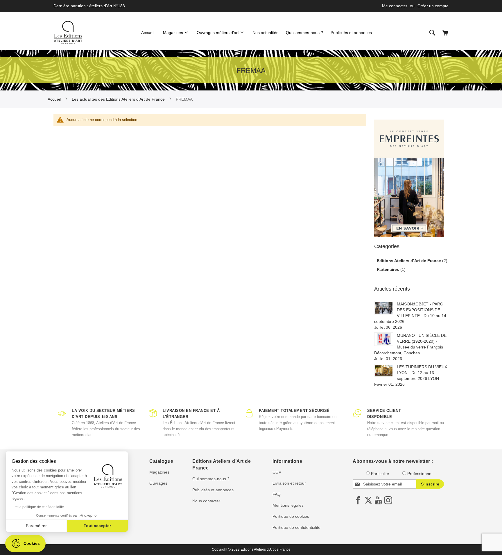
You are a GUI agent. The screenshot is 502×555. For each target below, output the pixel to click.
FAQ (276, 494)
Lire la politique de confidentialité (38, 507)
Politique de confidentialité (296, 527)
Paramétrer (36, 525)
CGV (276, 472)
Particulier (380, 473)
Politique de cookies (290, 516)
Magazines (159, 472)
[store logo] (68, 32)
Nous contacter (206, 501)
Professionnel (419, 473)
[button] (25, 543)
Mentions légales (288, 505)
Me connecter (394, 5)
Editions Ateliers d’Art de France (409, 260)
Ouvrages (158, 483)
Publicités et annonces (213, 490)
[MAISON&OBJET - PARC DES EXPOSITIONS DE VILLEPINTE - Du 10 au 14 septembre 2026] (383, 308)
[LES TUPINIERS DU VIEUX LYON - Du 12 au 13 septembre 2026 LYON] (383, 370)
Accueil (55, 99)
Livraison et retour (289, 483)
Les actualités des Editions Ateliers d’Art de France (119, 99)
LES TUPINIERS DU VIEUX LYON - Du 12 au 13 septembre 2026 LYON (422, 372)
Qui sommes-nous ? (211, 478)
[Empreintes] (409, 178)
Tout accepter (97, 525)
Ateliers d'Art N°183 (107, 5)
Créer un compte (433, 5)
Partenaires (388, 269)
